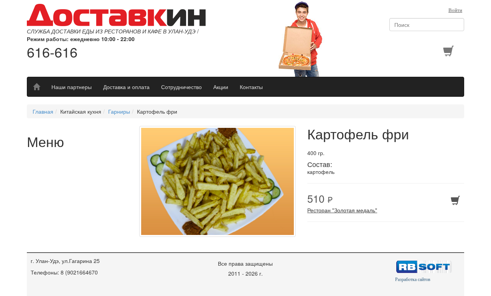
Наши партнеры (71, 87)
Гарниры (119, 111)
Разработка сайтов (412, 279)
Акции (220, 87)
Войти (455, 10)
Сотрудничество (181, 87)
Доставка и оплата (126, 87)
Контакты (251, 87)
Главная (43, 111)
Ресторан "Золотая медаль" (342, 210)
